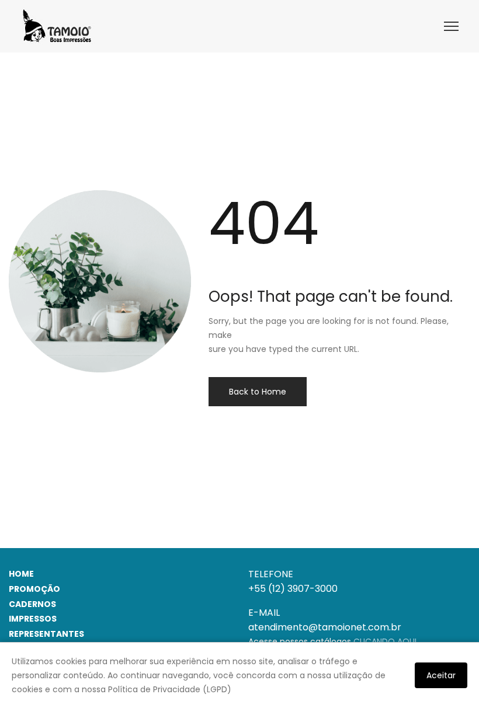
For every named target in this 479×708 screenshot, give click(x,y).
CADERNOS (32, 604)
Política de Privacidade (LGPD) (169, 689)
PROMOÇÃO (34, 589)
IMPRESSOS (33, 619)
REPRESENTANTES (46, 634)
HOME (21, 574)
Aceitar (441, 675)
